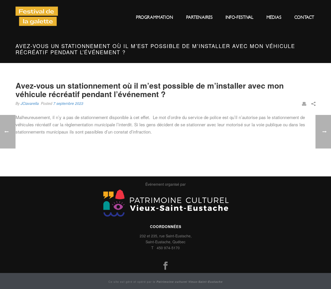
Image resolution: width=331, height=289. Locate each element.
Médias (273, 17)
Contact (304, 17)
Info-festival (239, 17)
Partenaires (199, 17)
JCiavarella (30, 103)
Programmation (154, 17)
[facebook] (165, 266)
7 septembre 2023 (68, 103)
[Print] (304, 103)
